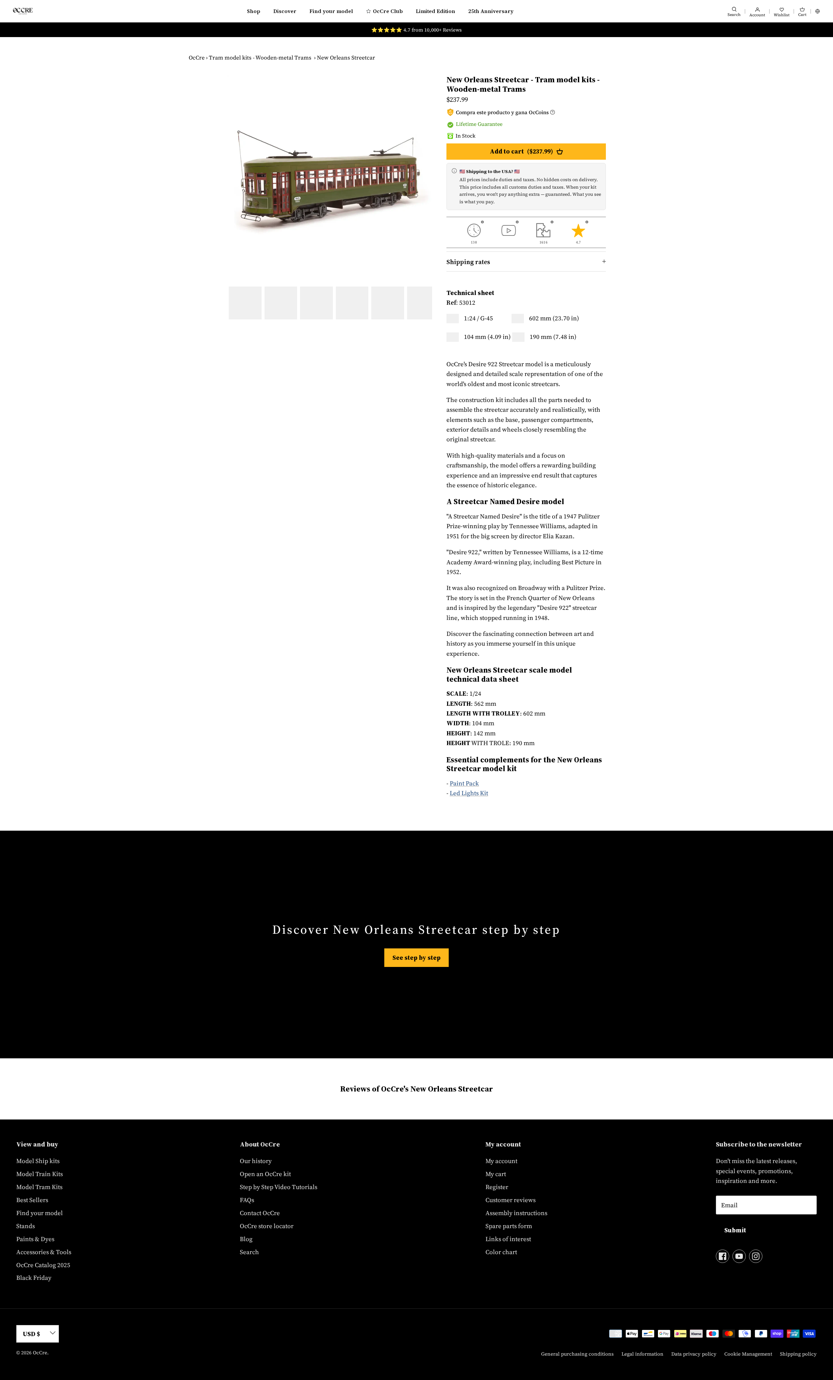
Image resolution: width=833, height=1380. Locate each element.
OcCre (197, 57)
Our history (256, 1161)
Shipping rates (468, 262)
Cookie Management (748, 1353)
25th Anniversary (490, 11)
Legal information (642, 1353)
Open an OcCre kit (265, 1174)
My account (501, 1161)
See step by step (416, 957)
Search (249, 1252)
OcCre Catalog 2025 (43, 1265)
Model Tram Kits (39, 1187)
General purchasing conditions (577, 1353)
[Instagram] (755, 1256)
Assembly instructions (516, 1213)
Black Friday (33, 1277)
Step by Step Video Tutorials (278, 1187)
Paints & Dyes (35, 1239)
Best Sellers (32, 1200)
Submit (735, 1230)
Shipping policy (798, 1353)
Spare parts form (508, 1226)
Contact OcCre (260, 1213)
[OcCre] (23, 11)
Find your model (331, 11)
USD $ (31, 1334)
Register (496, 1187)
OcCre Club (388, 11)
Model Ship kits (38, 1161)
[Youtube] (739, 1256)
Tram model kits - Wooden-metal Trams (260, 57)
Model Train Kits (39, 1174)
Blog (246, 1239)
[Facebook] (722, 1256)
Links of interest (508, 1239)
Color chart (501, 1252)
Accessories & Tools (43, 1252)
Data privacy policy (694, 1353)
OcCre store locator (267, 1226)
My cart (495, 1174)
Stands (25, 1226)
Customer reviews (510, 1200)
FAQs (247, 1200)
